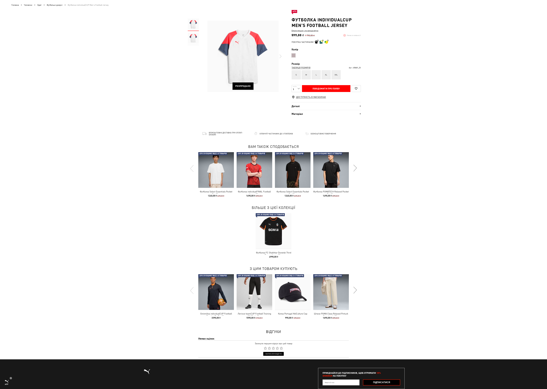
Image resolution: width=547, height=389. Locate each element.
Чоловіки (28, 5)
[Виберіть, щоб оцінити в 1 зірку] (265, 348)
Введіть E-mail (329, 382)
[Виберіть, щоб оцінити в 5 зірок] (281, 348)
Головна (15, 5)
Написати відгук (273, 354)
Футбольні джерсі (55, 5)
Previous (192, 168)
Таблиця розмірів (301, 67)
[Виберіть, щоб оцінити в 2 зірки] (269, 348)
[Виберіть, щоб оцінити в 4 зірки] (277, 348)
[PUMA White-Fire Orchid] (293, 55)
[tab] (326, 106)
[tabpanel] (243, 56)
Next (280, 56)
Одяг (39, 5)
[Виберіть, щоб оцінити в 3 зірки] (273, 348)
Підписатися (381, 382)
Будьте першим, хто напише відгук (305, 31)
